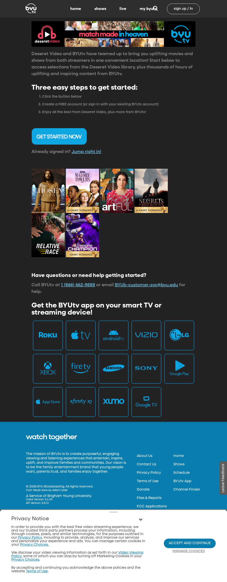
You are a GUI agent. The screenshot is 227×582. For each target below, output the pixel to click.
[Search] (155, 9)
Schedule (181, 473)
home (75, 9)
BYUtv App (182, 481)
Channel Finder (186, 489)
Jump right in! (86, 151)
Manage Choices (188, 551)
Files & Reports (149, 498)
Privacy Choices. (34, 545)
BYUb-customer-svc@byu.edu (146, 285)
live (122, 9)
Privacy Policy (149, 473)
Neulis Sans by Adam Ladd (50, 490)
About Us (144, 456)
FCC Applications (152, 506)
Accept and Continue (190, 543)
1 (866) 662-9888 (78, 285)
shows (100, 9)
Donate (143, 489)
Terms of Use (148, 481)
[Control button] (140, 519)
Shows (178, 464)
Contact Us (146, 464)
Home (178, 456)
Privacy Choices (25, 560)
